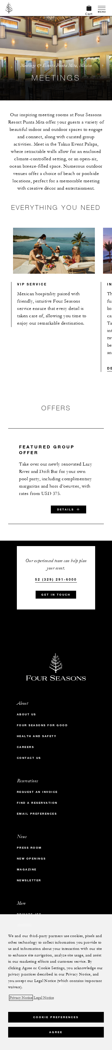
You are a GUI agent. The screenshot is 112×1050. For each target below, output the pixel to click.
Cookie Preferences (56, 1017)
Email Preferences (37, 813)
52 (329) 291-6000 (56, 579)
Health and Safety (37, 736)
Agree (56, 1032)
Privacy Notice (21, 997)
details (65, 509)
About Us (26, 714)
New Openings (31, 858)
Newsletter (29, 880)
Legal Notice (44, 997)
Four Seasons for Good (42, 725)
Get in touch (55, 594)
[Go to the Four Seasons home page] (9, 7)
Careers (25, 747)
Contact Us (29, 758)
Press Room (29, 847)
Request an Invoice (37, 792)
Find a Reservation (37, 803)
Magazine (27, 869)
